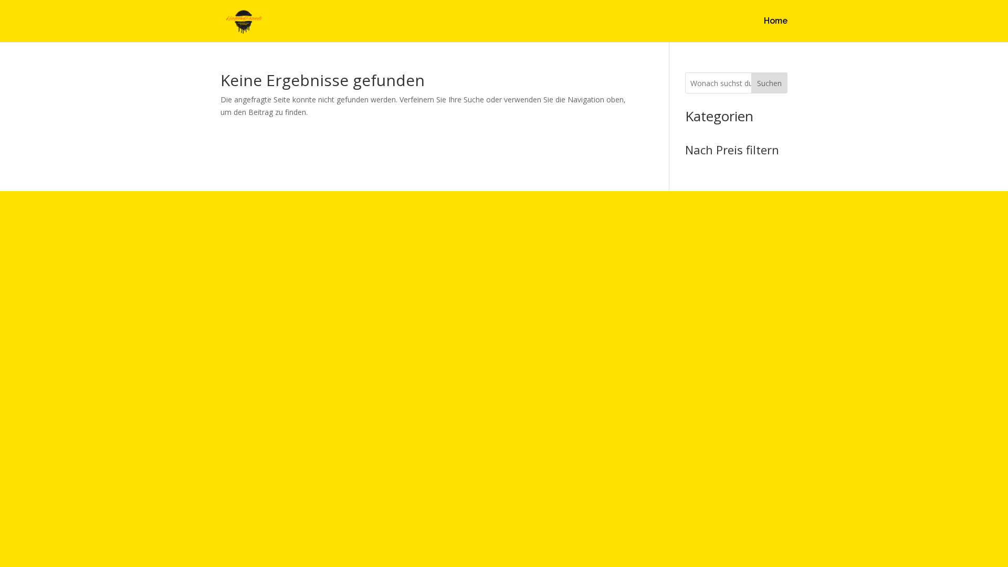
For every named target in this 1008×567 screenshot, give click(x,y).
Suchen (769, 83)
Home (776, 21)
